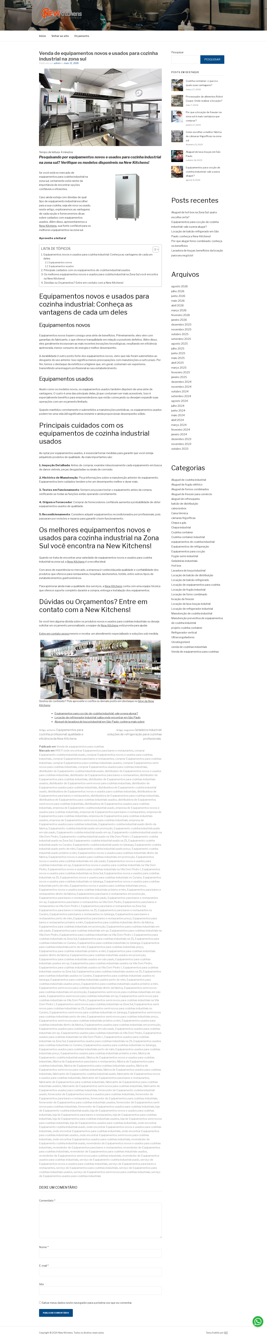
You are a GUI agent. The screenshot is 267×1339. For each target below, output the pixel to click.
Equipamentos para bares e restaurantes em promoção (111, 894)
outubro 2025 (180, 334)
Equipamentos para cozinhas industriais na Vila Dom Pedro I (96, 934)
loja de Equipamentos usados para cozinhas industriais (103, 1123)
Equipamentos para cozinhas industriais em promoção (72, 926)
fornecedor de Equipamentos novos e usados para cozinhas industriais (91, 1094)
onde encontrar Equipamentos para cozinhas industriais (87, 1131)
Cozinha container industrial (188, 537)
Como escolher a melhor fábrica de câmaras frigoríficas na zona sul (204, 136)
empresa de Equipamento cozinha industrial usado (83, 808)
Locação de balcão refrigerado (190, 580)
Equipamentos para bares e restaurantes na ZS (68, 910)
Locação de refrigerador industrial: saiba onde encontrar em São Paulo (97, 717)
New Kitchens (48, 225)
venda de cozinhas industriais (189, 647)
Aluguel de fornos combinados (190, 489)
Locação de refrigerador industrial (192, 608)
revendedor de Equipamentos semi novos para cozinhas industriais (80, 1155)
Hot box (176, 565)
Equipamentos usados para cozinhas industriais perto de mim (76, 1049)
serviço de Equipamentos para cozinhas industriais (87, 1168)
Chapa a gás (178, 522)
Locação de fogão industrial (188, 589)
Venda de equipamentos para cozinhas (80, 746)
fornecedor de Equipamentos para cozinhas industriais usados (77, 1102)
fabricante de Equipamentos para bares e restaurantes (115, 1078)
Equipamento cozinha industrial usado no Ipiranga (103, 844)
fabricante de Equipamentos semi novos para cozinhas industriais (102, 1086)
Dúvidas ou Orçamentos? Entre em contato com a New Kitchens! (83, 282)
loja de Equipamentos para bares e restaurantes (82, 1114)
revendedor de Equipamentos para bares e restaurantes (87, 1147)
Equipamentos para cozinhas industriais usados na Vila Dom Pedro (111, 963)
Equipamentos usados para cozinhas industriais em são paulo (76, 1028)
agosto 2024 (179, 401)
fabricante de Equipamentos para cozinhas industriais (71, 1082)
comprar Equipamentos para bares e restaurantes (83, 758)
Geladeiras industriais (184, 561)
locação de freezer (182, 599)
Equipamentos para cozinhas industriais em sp (80, 930)
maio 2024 (178, 415)
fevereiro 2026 (180, 315)
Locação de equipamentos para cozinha (195, 584)
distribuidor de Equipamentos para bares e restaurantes (104, 775)
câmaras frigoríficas (183, 518)
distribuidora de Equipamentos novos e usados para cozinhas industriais (92, 791)
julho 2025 (177, 348)
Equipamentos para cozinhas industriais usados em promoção (108, 955)
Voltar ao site (60, 35)
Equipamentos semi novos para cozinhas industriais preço (122, 1016)
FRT (226, 1332)
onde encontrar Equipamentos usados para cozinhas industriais (91, 1139)
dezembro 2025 (181, 324)
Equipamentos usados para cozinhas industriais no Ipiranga (119, 1045)
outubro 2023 (179, 448)
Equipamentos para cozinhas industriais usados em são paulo (76, 959)
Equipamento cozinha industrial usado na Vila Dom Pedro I (94, 836)
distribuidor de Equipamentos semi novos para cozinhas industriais (90, 783)
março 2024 (179, 425)
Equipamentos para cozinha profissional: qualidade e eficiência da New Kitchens (61, 734)
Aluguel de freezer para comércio (191, 494)
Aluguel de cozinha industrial (188, 479)
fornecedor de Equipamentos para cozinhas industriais (124, 1098)
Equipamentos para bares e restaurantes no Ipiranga (81, 914)
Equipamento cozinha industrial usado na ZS (100, 840)
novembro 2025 (181, 329)
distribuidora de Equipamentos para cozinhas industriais (125, 795)
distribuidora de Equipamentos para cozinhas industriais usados (78, 799)
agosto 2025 (179, 343)
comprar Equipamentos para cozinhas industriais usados (87, 763)
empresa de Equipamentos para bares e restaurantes (112, 812)
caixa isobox (178, 508)
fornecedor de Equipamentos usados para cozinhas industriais (116, 1106)
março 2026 (179, 310)
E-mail (43, 1265)
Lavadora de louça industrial (188, 570)
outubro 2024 (180, 391)
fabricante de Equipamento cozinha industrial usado (84, 1074)
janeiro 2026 (179, 319)
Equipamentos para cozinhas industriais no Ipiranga (108, 943)
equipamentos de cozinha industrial (193, 541)
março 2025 (179, 367)
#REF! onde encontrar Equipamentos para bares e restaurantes (94, 750)
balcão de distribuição (184, 503)
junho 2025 (178, 353)
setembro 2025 (181, 339)
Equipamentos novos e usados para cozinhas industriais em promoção (91, 857)
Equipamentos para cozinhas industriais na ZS (106, 938)
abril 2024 (177, 420)
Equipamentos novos (60, 262)
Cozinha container (182, 532)
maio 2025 (178, 358)
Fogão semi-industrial (184, 556)
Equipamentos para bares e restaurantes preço (102, 918)
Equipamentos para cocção (188, 551)
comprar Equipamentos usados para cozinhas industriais (112, 767)
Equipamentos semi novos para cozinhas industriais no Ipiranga (88, 1012)
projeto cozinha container (186, 627)
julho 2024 (177, 405)
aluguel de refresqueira (185, 499)
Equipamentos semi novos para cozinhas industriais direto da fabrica (81, 988)
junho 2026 (178, 296)
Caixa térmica (179, 513)
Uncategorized (180, 642)
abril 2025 (177, 362)
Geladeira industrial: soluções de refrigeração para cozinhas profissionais (134, 734)
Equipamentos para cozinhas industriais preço (115, 947)
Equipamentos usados (61, 266)
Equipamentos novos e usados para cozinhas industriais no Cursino (101, 877)
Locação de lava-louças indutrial (191, 603)
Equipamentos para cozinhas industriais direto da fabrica (118, 922)
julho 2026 (177, 291)
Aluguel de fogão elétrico (187, 484)
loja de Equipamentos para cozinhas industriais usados (86, 1118)
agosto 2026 (179, 286)
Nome (43, 1247)
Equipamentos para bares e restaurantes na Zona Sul (113, 906)
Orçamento (81, 35)
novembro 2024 (181, 386)
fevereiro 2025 (180, 372)
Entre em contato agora (54, 633)
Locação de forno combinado (189, 594)
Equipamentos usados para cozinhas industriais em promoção (122, 1024)
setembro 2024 (181, 396)
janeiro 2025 (179, 377)
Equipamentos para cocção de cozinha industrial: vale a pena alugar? (96, 713)
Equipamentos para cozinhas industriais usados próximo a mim (119, 984)
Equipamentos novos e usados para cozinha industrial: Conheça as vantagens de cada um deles (98, 256)
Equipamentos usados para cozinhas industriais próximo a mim (98, 1053)
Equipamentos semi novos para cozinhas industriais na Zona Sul (94, 1004)
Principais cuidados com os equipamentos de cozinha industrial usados (87, 270)
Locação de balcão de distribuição (192, 575)
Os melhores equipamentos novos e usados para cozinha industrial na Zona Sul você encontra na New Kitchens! (101, 276)
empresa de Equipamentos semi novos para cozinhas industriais (88, 820)
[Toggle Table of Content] (154, 249)
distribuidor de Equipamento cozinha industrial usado (71, 771)
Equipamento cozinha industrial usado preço (103, 848)
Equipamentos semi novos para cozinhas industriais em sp (82, 996)
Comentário (47, 1200)
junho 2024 (178, 410)
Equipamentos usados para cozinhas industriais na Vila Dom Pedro (101, 1033)
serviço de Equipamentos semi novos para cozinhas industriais (112, 1172)
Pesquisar (177, 52)
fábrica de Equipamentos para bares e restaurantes (84, 1061)
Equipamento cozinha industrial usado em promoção (80, 828)
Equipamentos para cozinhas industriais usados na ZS (109, 971)
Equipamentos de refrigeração (190, 546)
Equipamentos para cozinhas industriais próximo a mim (72, 951)
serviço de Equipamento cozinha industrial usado (109, 1159)
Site (41, 1284)
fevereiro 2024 (180, 429)
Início (42, 35)
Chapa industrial (181, 527)
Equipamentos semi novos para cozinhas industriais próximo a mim (80, 1020)
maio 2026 (178, 300)
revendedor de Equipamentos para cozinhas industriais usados (108, 1151)
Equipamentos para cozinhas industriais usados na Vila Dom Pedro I (80, 967)
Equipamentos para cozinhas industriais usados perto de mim (88, 979)
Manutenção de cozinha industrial (191, 613)
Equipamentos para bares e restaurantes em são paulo (72, 898)
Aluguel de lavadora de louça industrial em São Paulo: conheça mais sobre (99, 721)
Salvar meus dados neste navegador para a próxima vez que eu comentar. (87, 1302)
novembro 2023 (181, 444)
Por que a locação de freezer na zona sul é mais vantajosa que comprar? (204, 116)
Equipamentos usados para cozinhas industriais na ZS (99, 1041)
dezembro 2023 (181, 439)
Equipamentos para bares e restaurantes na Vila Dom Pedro (85, 902)
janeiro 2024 (179, 434)
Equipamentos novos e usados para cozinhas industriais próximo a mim (82, 889)
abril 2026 (177, 305)
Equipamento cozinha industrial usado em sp (83, 832)
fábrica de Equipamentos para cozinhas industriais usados (99, 1065)
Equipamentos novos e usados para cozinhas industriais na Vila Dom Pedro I (94, 869)
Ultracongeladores (183, 637)
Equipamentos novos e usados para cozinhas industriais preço (108, 885)
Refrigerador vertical (184, 632)
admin (57, 63)
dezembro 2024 (181, 381)
